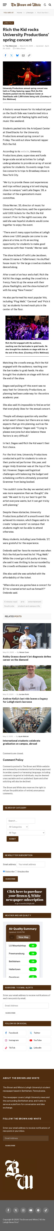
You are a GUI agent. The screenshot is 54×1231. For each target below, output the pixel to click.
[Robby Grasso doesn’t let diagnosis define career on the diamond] (27, 636)
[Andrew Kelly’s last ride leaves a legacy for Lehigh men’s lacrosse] (27, 678)
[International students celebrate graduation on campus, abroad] (27, 720)
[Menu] (5, 4)
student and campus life (29, 606)
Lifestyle (8, 23)
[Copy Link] (29, 55)
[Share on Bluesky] (17, 55)
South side (9, 606)
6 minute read (10, 602)
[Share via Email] (23, 55)
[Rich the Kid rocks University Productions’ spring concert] (27, 73)
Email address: (10, 864)
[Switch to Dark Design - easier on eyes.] (45, 4)
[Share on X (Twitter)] (11, 55)
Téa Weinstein (11, 46)
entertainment (34, 602)
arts (22, 602)
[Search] (49, 4)
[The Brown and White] (26, 4)
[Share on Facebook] (5, 55)
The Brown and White (28, 1220)
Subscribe (10, 1013)
